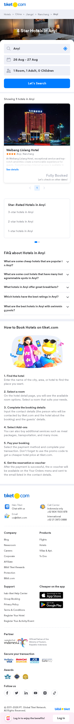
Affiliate (8, 561)
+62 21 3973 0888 (57, 519)
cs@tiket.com (19, 517)
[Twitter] (16, 693)
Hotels (42, 545)
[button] (37, 263)
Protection (9, 572)
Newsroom (10, 545)
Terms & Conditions (14, 610)
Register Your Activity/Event (19, 621)
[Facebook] (7, 693)
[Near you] (65, 48)
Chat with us (18, 508)
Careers (8, 550)
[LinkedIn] (26, 693)
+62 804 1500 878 (57, 511)
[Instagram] (45, 693)
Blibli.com (9, 578)
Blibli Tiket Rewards (14, 567)
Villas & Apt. (45, 550)
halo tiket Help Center (15, 593)
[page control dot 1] (36, 242)
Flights (43, 539)
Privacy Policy (11, 604)
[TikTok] (54, 693)
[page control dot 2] (39, 242)
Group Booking (12, 599)
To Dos (43, 556)
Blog (6, 539)
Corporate (9, 556)
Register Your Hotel (14, 615)
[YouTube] (35, 693)
